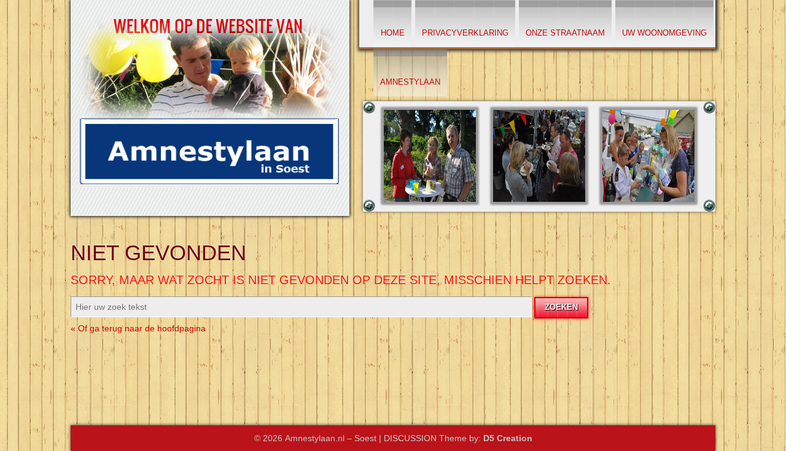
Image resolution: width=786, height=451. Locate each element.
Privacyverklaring (465, 32)
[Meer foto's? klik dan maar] (429, 207)
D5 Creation (507, 438)
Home (393, 32)
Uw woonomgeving (664, 32)
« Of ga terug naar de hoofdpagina (138, 328)
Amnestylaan (410, 82)
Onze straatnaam (565, 32)
